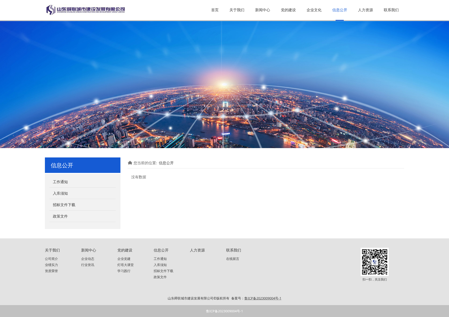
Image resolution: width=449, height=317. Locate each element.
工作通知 (60, 181)
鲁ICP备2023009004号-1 (224, 311)
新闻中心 (262, 9)
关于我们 (236, 9)
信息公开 (339, 9)
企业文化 (314, 9)
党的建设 (288, 9)
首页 (215, 9)
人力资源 (365, 9)
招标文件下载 (64, 204)
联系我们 (391, 9)
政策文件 (60, 216)
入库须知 (60, 193)
